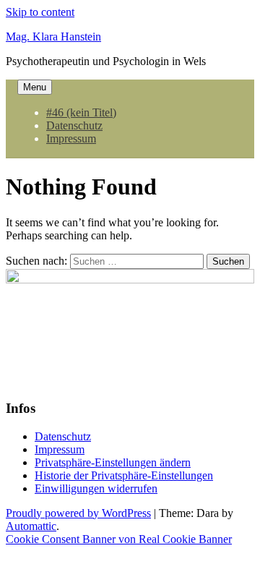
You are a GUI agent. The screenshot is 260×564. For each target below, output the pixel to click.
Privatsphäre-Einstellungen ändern (113, 462)
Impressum (71, 138)
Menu (34, 87)
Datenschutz (74, 125)
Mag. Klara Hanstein (53, 36)
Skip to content (40, 12)
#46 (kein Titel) (81, 112)
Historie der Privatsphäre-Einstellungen (124, 475)
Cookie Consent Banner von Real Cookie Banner (119, 539)
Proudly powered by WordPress (78, 513)
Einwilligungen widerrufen (96, 488)
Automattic (31, 526)
